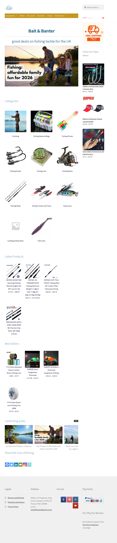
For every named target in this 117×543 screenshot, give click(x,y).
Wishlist (22, 16)
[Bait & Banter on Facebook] (63, 499)
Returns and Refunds (16, 498)
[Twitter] (11, 465)
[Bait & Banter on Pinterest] (69, 499)
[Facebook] (7, 465)
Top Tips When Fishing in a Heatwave (18, 446)
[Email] (20, 465)
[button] (77, 421)
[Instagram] (25, 465)
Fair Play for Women (90, 525)
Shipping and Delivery (16, 502)
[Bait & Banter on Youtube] (75, 505)
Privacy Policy (13, 506)
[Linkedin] (16, 465)
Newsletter (41, 16)
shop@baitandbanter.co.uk (41, 510)
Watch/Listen (59, 16)
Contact (49, 16)
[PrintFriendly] (29, 465)
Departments (10, 16)
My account (31, 16)
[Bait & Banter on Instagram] (75, 499)
